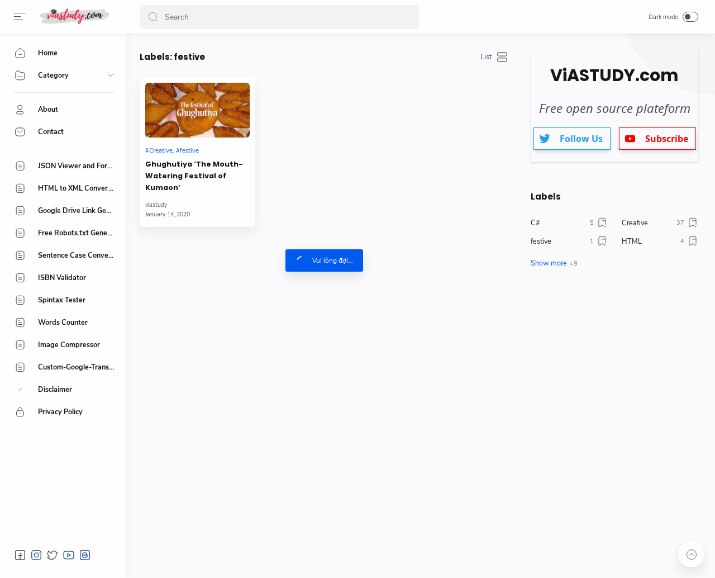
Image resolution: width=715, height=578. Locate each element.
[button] (19, 16)
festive (189, 150)
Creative (161, 150)
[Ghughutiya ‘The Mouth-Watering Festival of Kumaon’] (197, 110)
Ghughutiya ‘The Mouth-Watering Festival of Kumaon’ (194, 176)
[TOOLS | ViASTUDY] (74, 16)
